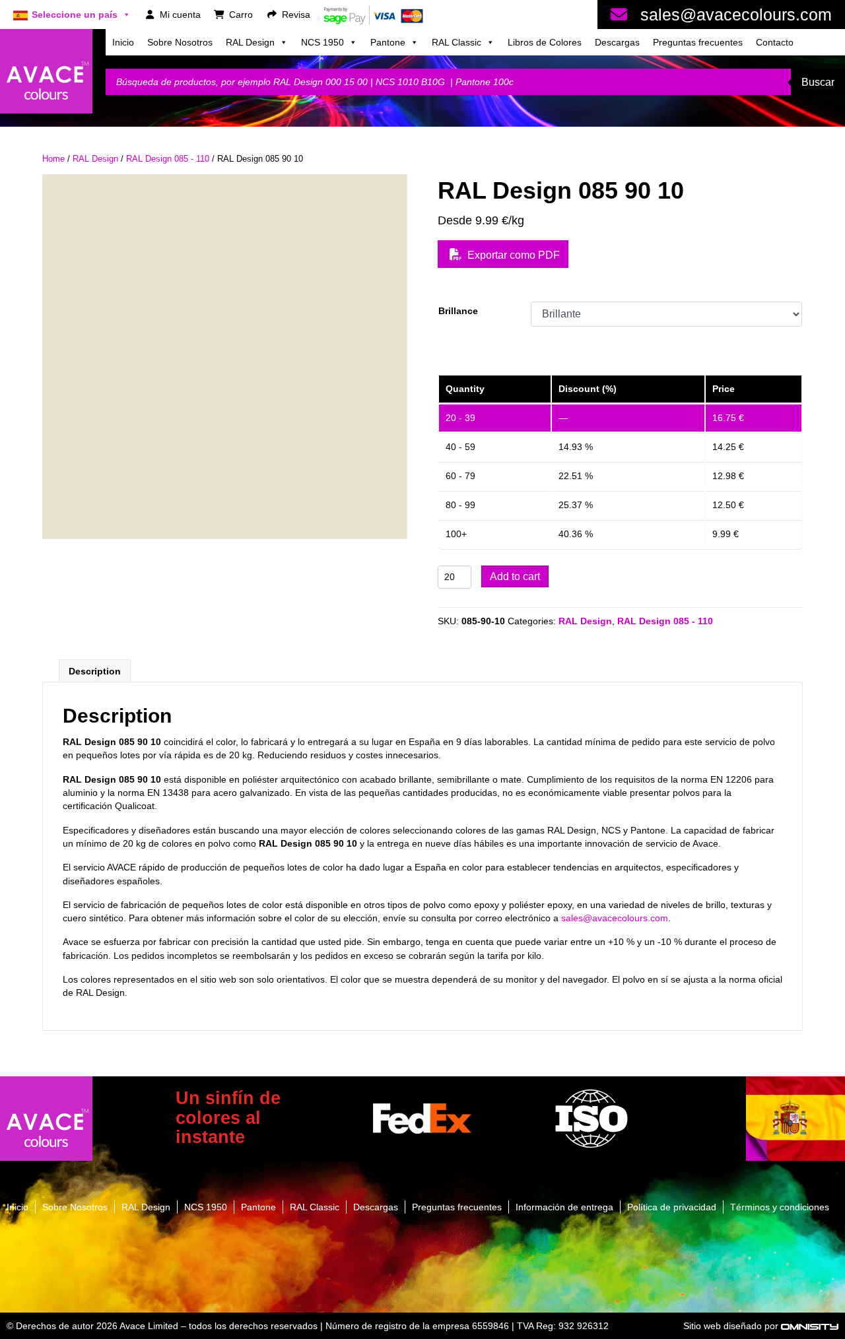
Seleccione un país (75, 14)
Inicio (123, 42)
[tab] (95, 670)
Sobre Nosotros (180, 42)
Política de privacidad (671, 1207)
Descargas (617, 42)
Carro (241, 14)
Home (53, 159)
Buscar (817, 82)
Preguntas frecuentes (698, 42)
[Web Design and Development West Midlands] (809, 1326)
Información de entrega (564, 1207)
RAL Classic (456, 42)
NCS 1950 (322, 42)
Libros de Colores (545, 42)
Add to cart (515, 576)
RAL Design (250, 42)
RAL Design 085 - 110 (167, 159)
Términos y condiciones (779, 1207)
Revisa (296, 14)
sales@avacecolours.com (736, 14)
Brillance (458, 311)
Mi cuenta (180, 14)
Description (95, 671)
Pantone (387, 42)
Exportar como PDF (512, 255)
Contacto (775, 42)
